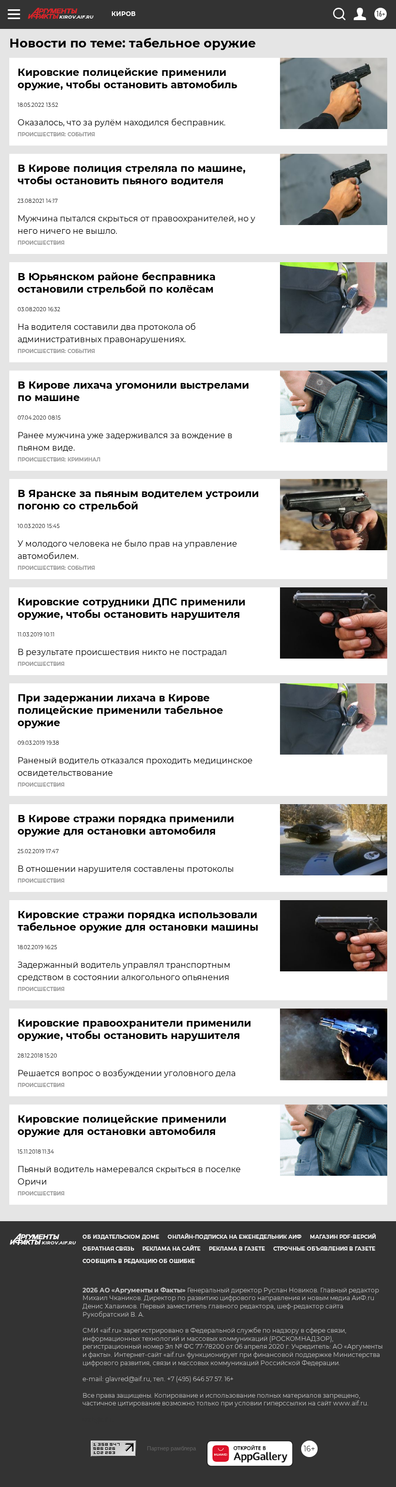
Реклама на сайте (171, 1248)
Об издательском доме (120, 1237)
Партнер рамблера (171, 1448)
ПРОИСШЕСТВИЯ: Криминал (59, 459)
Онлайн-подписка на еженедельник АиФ (235, 1237)
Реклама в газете (237, 1248)
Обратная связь (108, 1248)
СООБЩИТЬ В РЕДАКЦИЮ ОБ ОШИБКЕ (138, 1261)
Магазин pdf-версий (343, 1237)
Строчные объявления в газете (324, 1248)
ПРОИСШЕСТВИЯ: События (56, 134)
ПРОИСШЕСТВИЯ (41, 243)
